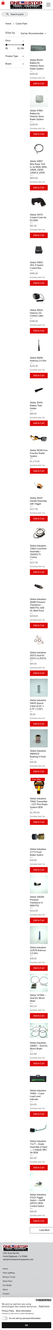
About (5, 1289)
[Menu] (48, 4)
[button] (3, 3)
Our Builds (7, 1285)
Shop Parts (7, 1281)
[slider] (6, 44)
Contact (6, 1294)
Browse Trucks (9, 1277)
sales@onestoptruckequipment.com (18, 1259)
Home (5, 1269)
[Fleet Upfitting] (37, 1273)
